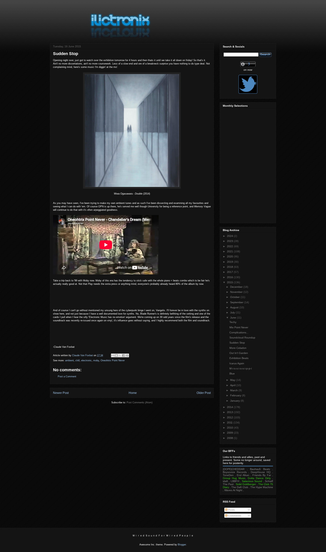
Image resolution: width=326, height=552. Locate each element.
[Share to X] (120, 355)
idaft (225, 481)
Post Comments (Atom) (139, 402)
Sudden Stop (237, 342)
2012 (230, 417)
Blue (232, 373)
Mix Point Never (238, 327)
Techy (232, 322)
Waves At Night (233, 490)
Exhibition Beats (238, 358)
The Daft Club (239, 487)
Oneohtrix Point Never (113, 360)
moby (96, 360)
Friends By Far (261, 475)
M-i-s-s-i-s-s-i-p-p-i (240, 368)
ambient (69, 360)
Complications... (238, 332)
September (237, 302)
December (236, 286)
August (234, 307)
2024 (230, 235)
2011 (230, 422)
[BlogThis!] (116, 355)
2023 (230, 241)
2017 (230, 271)
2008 (230, 437)
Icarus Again (236, 363)
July (233, 312)
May (233, 379)
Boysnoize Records (235, 472)
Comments (234, 515)
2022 (230, 246)
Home (133, 392)
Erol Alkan (243, 475)
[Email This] (113, 355)
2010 (230, 427)
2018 (230, 266)
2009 (230, 432)
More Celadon (237, 347)
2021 (230, 251)
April (233, 385)
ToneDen (228, 475)
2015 (230, 282)
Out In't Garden (238, 352)
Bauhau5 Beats (260, 469)
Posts (231, 509)
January (235, 400)
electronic (86, 360)
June (233, 317)
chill (77, 360)
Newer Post (61, 392)
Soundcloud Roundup (242, 337)
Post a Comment (67, 376)
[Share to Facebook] (123, 355)
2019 (230, 261)
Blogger (182, 544)
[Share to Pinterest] (127, 355)
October (235, 297)
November (236, 291)
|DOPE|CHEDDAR (233, 469)
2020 (230, 256)
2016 (230, 277)
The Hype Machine (261, 487)
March (234, 390)
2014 (230, 407)
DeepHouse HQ (261, 472)
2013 (230, 412)
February (236, 395)
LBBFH (235, 481)
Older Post (204, 392)
